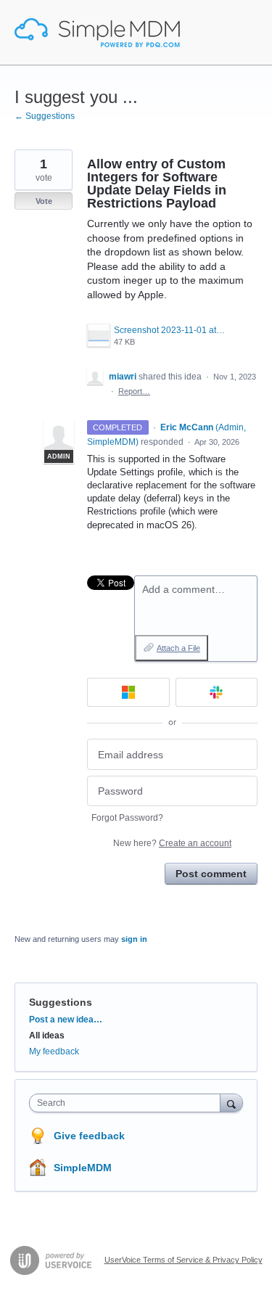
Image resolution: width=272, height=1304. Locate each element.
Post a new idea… (65, 1019)
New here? (172, 843)
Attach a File (178, 648)
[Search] (231, 1103)
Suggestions (60, 1002)
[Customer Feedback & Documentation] (97, 32)
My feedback (54, 1051)
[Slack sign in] (217, 692)
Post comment (211, 873)
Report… (134, 391)
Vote (44, 201)
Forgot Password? (127, 818)
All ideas (47, 1035)
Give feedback (89, 1135)
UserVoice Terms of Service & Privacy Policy (183, 1259)
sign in (134, 939)
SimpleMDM (83, 1167)
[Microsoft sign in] (128, 692)
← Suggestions (45, 116)
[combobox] (128, 1103)
